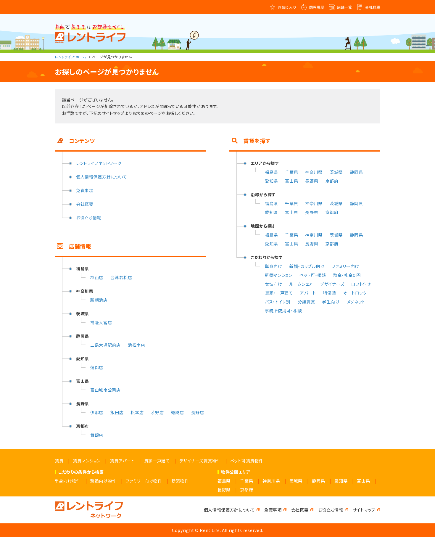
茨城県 (336, 172)
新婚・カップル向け (307, 266)
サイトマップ (364, 510)
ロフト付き (361, 284)
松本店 (137, 412)
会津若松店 (121, 277)
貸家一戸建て (157, 461)
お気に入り (287, 6)
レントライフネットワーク (98, 163)
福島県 (271, 172)
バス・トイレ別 (278, 302)
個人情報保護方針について (101, 177)
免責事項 (85, 190)
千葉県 (291, 172)
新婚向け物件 (103, 481)
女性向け (273, 284)
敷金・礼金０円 (347, 275)
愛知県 (271, 181)
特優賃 (329, 293)
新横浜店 (99, 300)
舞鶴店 (96, 435)
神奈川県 (314, 172)
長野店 (197, 412)
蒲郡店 (96, 367)
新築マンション (278, 275)
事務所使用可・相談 (283, 310)
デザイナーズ (332, 284)
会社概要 (372, 6)
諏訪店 (177, 412)
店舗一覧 (344, 6)
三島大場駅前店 (105, 345)
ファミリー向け (345, 266)
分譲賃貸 (306, 302)
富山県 (291, 181)
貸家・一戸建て (279, 293)
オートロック (355, 293)
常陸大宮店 (101, 322)
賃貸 (59, 461)
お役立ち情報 (88, 218)
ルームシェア (301, 284)
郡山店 (96, 277)
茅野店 (157, 412)
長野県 (311, 181)
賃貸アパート (122, 461)
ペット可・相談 (312, 275)
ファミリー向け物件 (144, 481)
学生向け (331, 302)
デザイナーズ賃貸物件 (200, 461)
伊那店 (96, 412)
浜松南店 (136, 345)
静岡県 (356, 172)
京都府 (331, 181)
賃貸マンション (86, 461)
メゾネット (356, 302)
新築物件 (180, 481)
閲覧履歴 (316, 6)
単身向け (273, 266)
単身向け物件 (68, 481)
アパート (308, 293)
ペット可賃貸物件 (246, 461)
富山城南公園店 (105, 390)
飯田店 (116, 412)
